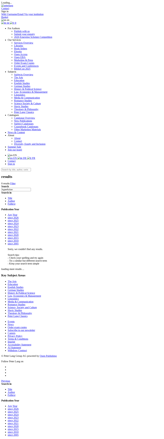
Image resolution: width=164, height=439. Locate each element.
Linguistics (19, 94)
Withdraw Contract (17, 350)
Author (11, 201)
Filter (13, 183)
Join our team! (15, 149)
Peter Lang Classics (24, 112)
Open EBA (20, 57)
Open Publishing (48, 356)
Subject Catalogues (23, 123)
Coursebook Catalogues (26, 126)
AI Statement (14, 347)
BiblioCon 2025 (22, 68)
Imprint (11, 341)
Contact (18, 141)
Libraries (18, 45)
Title (10, 198)
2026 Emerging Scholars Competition (33, 37)
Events (11, 321)
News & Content (16, 132)
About (17, 138)
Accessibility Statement (19, 344)
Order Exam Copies (24, 63)
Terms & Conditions (18, 339)
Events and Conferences (26, 66)
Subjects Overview (23, 74)
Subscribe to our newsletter (21, 330)
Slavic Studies (21, 106)
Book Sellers (20, 48)
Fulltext (11, 203)
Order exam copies (17, 327)
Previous (5, 381)
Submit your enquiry (24, 34)
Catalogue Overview (24, 118)
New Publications (23, 120)
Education (19, 80)
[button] (5, 8)
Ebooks (18, 51)
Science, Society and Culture (22, 307)
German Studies (22, 86)
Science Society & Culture (27, 103)
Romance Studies (23, 100)
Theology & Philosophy (26, 109)
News (11, 324)
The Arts (18, 77)
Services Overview (23, 42)
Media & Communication (27, 97)
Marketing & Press (23, 60)
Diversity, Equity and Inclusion (29, 144)
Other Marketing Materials (27, 129)
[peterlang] (7, 5)
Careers (11, 333)
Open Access (20, 54)
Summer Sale (14, 146)
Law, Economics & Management (30, 92)
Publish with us (22, 31)
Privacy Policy (15, 336)
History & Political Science (27, 89)
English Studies (22, 83)
